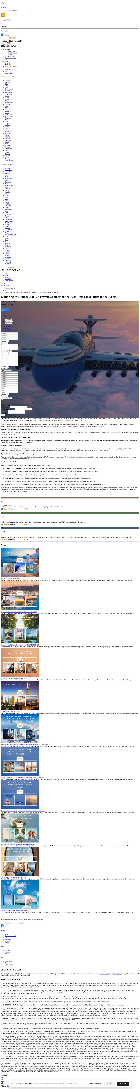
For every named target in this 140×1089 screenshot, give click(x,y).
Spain (6, 106)
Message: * (4, 413)
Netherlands (8, 92)
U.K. (6, 101)
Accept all (123, 1083)
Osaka (6, 183)
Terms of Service (105, 974)
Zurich (7, 190)
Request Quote (9, 73)
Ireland (7, 126)
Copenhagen (8, 209)
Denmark (7, 154)
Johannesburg (9, 221)
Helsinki (7, 243)
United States (9, 102)
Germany (7, 111)
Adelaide (7, 168)
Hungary (7, 159)
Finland (7, 152)
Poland (7, 142)
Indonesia (7, 137)
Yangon (7, 233)
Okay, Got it (5, 1075)
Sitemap (7, 942)
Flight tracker (9, 961)
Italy (6, 109)
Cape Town (8, 219)
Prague (7, 238)
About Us (7, 63)
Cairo (6, 217)
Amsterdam (8, 170)
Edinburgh (8, 260)
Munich (7, 180)
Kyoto (6, 236)
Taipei (6, 211)
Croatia (7, 135)
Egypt (6, 85)
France (7, 113)
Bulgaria (7, 155)
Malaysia (7, 90)
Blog (6, 59)
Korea (6, 121)
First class (7, 950)
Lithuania (7, 138)
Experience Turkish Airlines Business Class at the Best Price (19, 612)
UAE (6, 143)
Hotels (10, 54)
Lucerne (7, 248)
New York (8, 182)
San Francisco (9, 185)
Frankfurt (7, 204)
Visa (6, 71)
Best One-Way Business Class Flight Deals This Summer (18, 844)
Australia (7, 80)
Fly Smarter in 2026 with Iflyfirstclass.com (13, 877)
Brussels (7, 224)
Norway (7, 131)
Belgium (7, 82)
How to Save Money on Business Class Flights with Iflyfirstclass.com (22, 778)
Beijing (7, 173)
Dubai (6, 176)
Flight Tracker (9, 69)
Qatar (6, 108)
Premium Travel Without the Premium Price (14, 910)
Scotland (7, 125)
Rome (6, 194)
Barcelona (8, 205)
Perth (6, 197)
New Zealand (9, 116)
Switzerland (8, 94)
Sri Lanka (7, 145)
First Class (11, 51)
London (7, 202)
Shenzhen (7, 231)
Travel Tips (8, 61)
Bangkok (7, 188)
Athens (7, 258)
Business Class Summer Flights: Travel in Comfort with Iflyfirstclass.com (23, 811)
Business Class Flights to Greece (10, 578)
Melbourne (8, 214)
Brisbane (7, 228)
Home (6, 934)
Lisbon (7, 250)
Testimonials (8, 939)
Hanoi (6, 240)
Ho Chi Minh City (10, 234)
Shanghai (7, 192)
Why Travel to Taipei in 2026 (9, 711)
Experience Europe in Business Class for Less (14, 678)
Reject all (109, 1083)
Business (7, 952)
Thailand (7, 97)
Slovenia (7, 147)
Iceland (7, 128)
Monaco (7, 130)
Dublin (7, 255)
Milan (6, 212)
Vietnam (7, 104)
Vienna (7, 253)
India (6, 119)
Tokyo (6, 200)
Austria (7, 157)
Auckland (7, 171)
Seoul (6, 187)
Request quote (9, 964)
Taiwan (7, 96)
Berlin (6, 175)
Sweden (7, 123)
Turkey (7, 99)
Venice (7, 216)
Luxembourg (8, 149)
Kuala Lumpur (9, 89)
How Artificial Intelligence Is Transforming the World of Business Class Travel (24, 744)
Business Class (12, 53)
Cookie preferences (95, 1083)
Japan (6, 87)
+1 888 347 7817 (6, 285)
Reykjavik (8, 257)
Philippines (8, 118)
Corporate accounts (10, 58)
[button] (3, 27)
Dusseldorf (8, 223)
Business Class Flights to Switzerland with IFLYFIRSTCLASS (20, 645)
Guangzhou (8, 229)
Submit (21, 923)
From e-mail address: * (7, 409)
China (6, 84)
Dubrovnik (8, 262)
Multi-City (8, 330)
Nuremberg (8, 246)
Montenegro (8, 140)
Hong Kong (8, 178)
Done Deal (10, 66)
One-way (7, 328)
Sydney (7, 195)
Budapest (7, 252)
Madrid (7, 207)
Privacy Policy (117, 974)
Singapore (8, 226)
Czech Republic (9, 160)
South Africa (8, 114)
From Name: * (5, 407)
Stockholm (8, 263)
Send (3, 415)
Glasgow (7, 245)
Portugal (7, 133)
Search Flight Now (7, 351)
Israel (6, 150)
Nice (6, 241)
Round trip (8, 326)
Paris (6, 199)
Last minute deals (10, 56)
